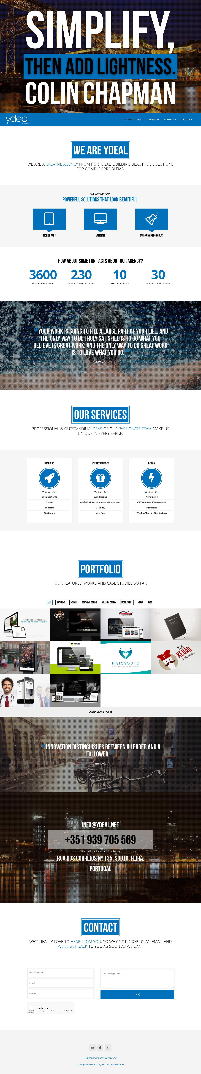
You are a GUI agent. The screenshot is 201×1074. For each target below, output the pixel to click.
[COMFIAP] (75, 690)
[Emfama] (125, 624)
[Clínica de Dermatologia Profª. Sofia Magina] (25, 624)
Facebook (108, 1047)
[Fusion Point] (176, 624)
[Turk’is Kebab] (176, 657)
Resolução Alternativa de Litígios (90, 1064)
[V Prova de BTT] (25, 657)
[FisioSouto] (125, 657)
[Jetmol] (75, 657)
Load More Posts (100, 711)
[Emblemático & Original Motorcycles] (75, 624)
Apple (100, 1047)
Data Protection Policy (115, 1064)
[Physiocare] (25, 690)
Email (92, 1047)
